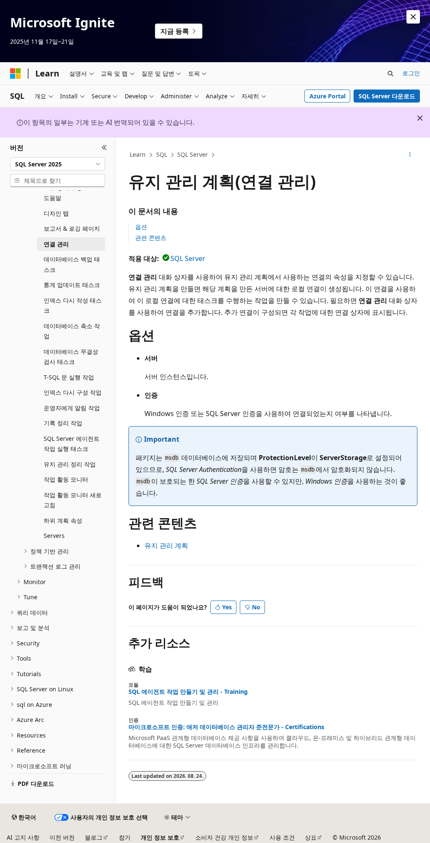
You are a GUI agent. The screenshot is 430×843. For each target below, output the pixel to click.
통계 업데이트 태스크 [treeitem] (72, 285)
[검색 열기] (390, 73)
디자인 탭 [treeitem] (56, 213)
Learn (138, 154)
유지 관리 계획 (166, 545)
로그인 (411, 73)
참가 (125, 837)
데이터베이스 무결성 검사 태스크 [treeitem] (71, 357)
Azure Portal (327, 96)
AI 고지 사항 (23, 837)
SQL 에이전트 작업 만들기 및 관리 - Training (188, 691)
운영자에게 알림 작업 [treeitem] (72, 408)
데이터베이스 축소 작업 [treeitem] (72, 331)
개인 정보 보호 (160, 837)
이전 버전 (62, 837)
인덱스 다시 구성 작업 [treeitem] (73, 392)
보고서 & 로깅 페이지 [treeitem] (72, 228)
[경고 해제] (413, 17)
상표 (311, 837)
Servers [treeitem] (54, 536)
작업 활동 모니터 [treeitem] (66, 479)
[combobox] (57, 164)
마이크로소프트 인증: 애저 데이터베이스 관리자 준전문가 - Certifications (226, 727)
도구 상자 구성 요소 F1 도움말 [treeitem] (74, 193)
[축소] (104, 147)
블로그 (93, 837)
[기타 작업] (409, 155)
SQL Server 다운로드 (387, 96)
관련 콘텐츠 (150, 238)
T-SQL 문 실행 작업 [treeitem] (69, 377)
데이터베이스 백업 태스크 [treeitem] (72, 264)
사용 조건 (282, 837)
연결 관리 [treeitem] (56, 244)
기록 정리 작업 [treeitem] (63, 423)
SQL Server (192, 154)
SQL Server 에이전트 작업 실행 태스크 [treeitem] (72, 444)
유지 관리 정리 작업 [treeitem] (70, 464)
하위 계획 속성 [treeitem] (63, 520)
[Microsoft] (15, 73)
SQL (161, 154)
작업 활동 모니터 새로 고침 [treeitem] (73, 500)
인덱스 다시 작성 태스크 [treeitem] (73, 305)
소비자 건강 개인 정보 (224, 837)
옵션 (141, 227)
